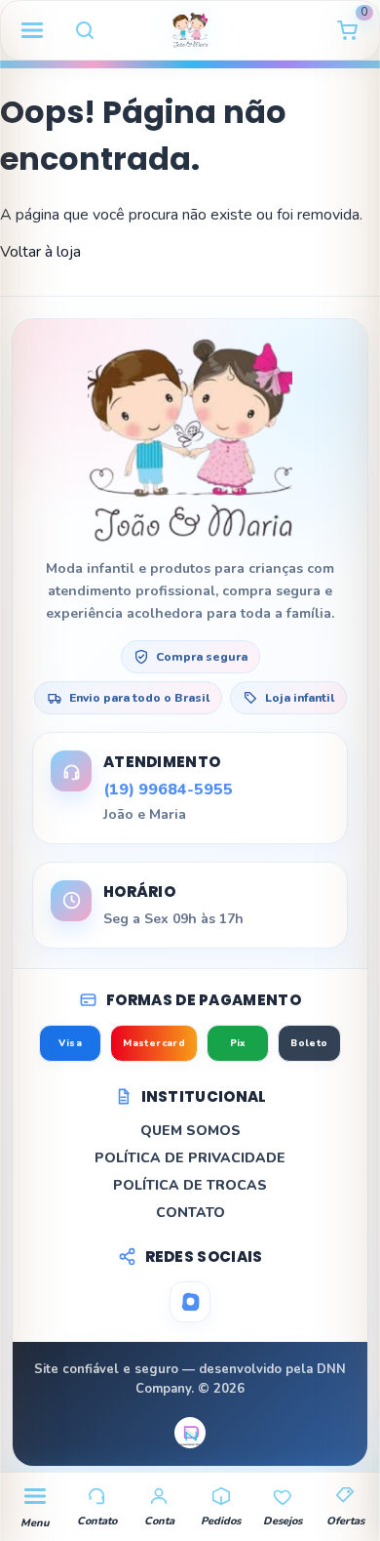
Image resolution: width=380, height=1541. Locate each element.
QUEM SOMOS (190, 1130)
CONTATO (190, 1212)
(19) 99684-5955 (168, 789)
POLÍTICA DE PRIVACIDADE (190, 1158)
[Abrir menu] (32, 30)
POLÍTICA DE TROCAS (190, 1185)
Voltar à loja (40, 252)
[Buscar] (84, 30)
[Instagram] (190, 1301)
